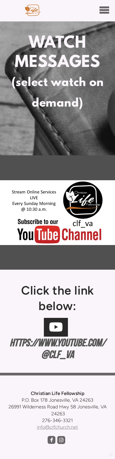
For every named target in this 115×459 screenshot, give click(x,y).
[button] (56, 327)
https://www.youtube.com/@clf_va (58, 348)
